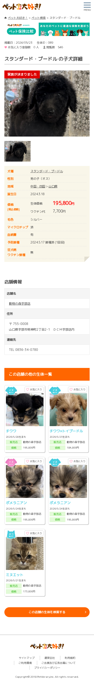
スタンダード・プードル (46, 171)
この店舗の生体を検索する (47, 612)
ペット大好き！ (18, 18)
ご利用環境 (25, 663)
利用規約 (70, 658)
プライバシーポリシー (47, 668)
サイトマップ (27, 658)
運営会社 (49, 658)
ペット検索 (38, 18)
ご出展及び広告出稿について (59, 663)
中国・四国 (37, 186)
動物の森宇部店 (19, 303)
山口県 (53, 186)
